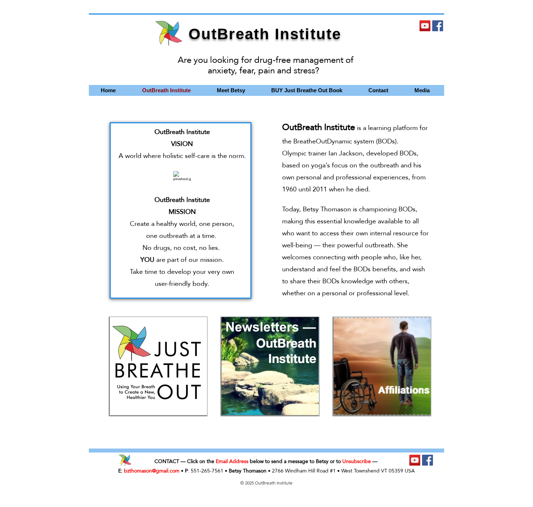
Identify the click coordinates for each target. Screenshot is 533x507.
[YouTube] (425, 25)
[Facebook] (437, 25)
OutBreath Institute (265, 33)
